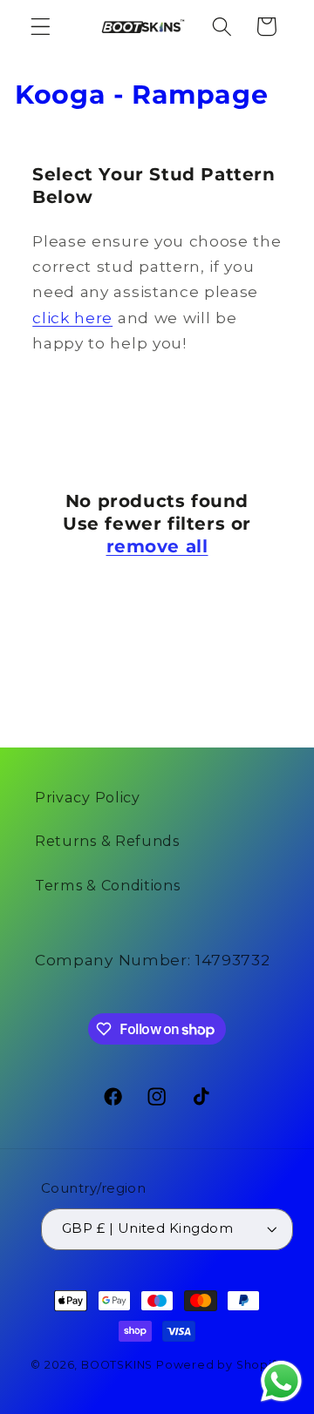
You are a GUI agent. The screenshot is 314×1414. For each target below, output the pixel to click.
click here (72, 317)
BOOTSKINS (117, 1364)
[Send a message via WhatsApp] (281, 1381)
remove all (157, 546)
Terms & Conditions (107, 885)
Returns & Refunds (107, 840)
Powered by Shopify (219, 1364)
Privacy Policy (87, 797)
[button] (40, 26)
